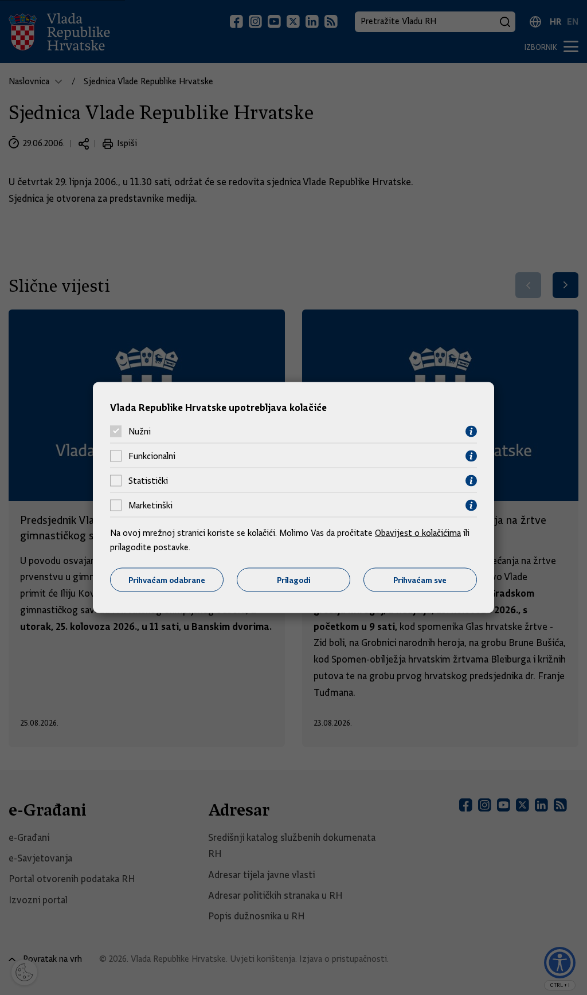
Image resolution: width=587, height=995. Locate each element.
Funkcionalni (151, 456)
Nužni (139, 431)
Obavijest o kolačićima (418, 532)
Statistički (148, 481)
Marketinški (150, 505)
